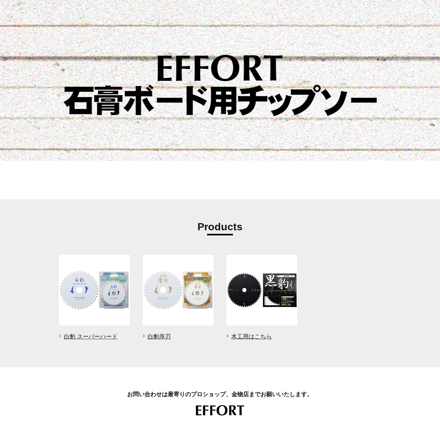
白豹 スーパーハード (91, 336)
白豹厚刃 (159, 336)
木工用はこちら (251, 336)
